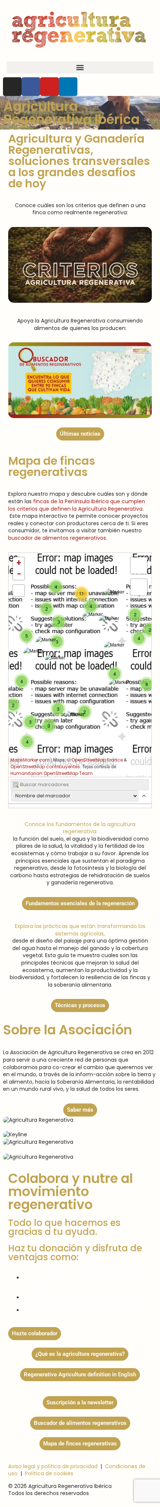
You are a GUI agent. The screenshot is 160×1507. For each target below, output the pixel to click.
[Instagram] (12, 86)
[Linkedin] (68, 86)
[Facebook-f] (31, 86)
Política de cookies (49, 1473)
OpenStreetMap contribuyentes (45, 766)
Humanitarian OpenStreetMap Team (51, 773)
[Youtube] (49, 86)
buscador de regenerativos (57, 538)
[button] (80, 67)
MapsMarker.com (30, 760)
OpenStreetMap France (97, 760)
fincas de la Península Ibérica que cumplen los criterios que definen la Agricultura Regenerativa (76, 505)
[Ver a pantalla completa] (18, 590)
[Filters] (139, 587)
